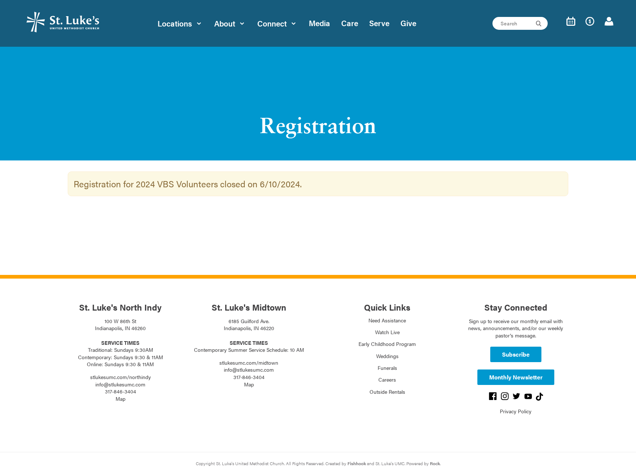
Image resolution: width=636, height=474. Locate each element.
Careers (387, 379)
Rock (435, 463)
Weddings (387, 356)
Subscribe (516, 354)
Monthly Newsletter (516, 377)
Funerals (387, 367)
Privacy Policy (515, 411)
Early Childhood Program (387, 343)
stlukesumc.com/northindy (120, 377)
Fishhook (356, 463)
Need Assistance (387, 320)
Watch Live (387, 332)
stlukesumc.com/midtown (248, 362)
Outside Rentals (387, 391)
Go (539, 23)
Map (121, 398)
